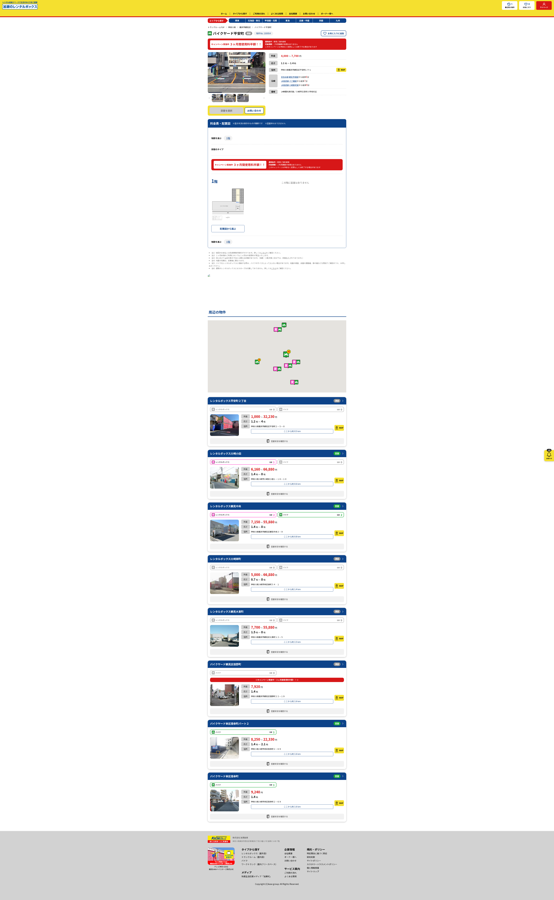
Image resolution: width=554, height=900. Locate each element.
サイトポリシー (314, 860)
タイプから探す (240, 13)
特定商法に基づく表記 (317, 853)
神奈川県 (232, 27)
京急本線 (285, 77)
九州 (338, 20)
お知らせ (549, 454)
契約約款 (311, 857)
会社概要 (293, 13)
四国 (321, 20)
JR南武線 (285, 81)
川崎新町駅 (294, 85)
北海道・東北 (254, 20)
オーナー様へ (327, 13)
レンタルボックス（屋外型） (255, 853)
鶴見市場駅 (293, 77)
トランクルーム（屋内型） (254, 857)
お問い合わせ (309, 13)
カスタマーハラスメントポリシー (322, 864)
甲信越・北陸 (271, 20)
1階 (228, 138)
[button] (287, 354)
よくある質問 (277, 13)
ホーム (224, 13)
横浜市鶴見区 (245, 27)
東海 (288, 20)
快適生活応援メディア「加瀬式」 (257, 876)
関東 (237, 20)
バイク (245, 860)
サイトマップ (313, 871)
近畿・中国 (304, 20)
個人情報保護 (313, 867)
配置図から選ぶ (228, 228)
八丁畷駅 (293, 81)
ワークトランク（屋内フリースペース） (259, 864)
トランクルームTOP (216, 27)
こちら (263, 252)
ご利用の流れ (259, 13)
